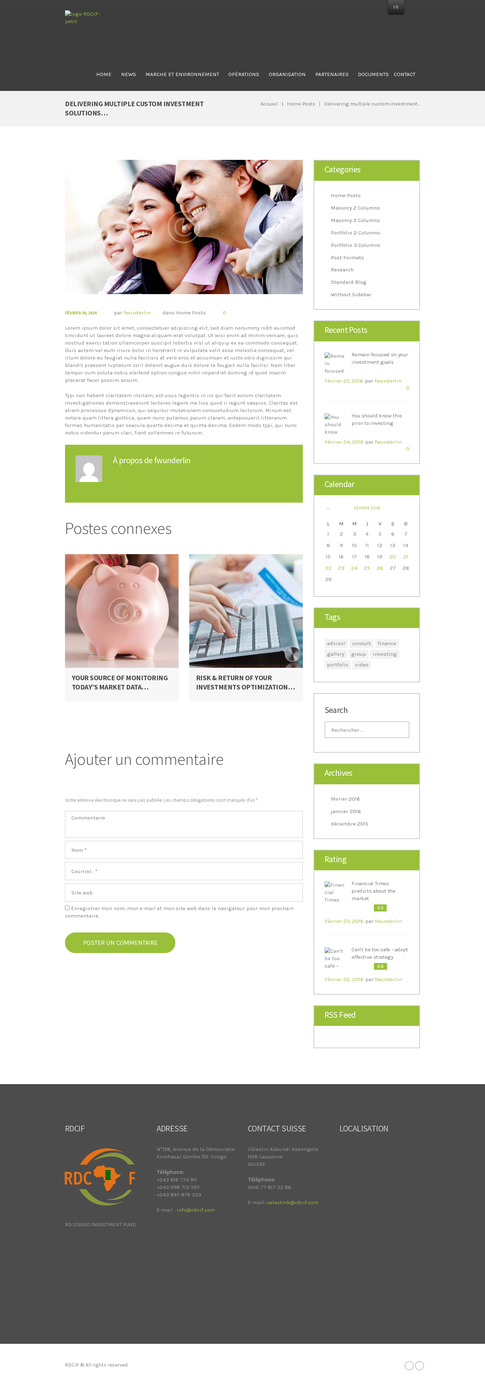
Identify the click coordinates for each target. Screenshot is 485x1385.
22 (328, 568)
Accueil (269, 104)
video (362, 664)
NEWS (128, 74)
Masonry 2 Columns (355, 208)
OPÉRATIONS (243, 74)
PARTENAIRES (332, 74)
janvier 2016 (346, 811)
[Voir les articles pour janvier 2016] (328, 508)
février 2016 (345, 799)
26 (380, 568)
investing (385, 654)
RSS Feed (340, 1015)
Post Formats (347, 257)
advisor (336, 643)
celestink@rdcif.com (292, 1202)
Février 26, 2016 (81, 312)
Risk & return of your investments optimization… (245, 682)
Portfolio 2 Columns (355, 232)
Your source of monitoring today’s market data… (120, 682)
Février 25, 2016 (344, 381)
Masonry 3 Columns (355, 220)
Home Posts (301, 104)
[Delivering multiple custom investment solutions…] (184, 227)
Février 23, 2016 (344, 921)
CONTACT (404, 74)
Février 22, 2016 (344, 979)
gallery (335, 654)
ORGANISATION (287, 74)
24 (354, 568)
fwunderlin (137, 312)
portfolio (337, 664)
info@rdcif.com (196, 1210)
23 (341, 568)
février (367, 507)
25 (367, 568)
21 (405, 556)
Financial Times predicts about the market (373, 891)
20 (392, 556)
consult (361, 643)
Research (342, 269)
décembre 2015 (349, 824)
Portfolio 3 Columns (355, 245)
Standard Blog (348, 282)
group (358, 654)
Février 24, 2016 (344, 442)
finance (387, 643)
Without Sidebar (351, 294)
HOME (103, 74)
